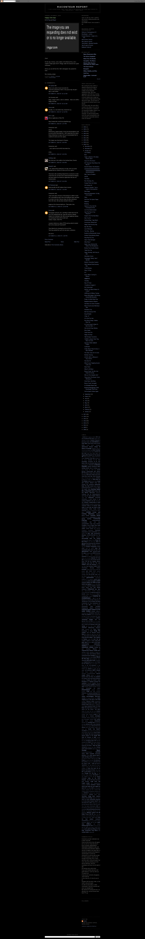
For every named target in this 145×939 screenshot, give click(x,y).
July (86, 398)
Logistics (84, 640)
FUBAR (95, 566)
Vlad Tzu (84, 799)
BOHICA (98, 477)
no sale (98, 665)
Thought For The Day (90, 773)
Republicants (97, 701)
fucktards (84, 569)
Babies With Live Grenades (88, 463)
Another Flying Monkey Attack (91, 235)
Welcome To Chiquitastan (87, 810)
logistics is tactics (90, 640)
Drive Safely (87, 330)
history (98, 587)
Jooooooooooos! (85, 622)
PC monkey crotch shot (87, 678)
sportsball (83, 742)
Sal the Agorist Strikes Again (91, 391)
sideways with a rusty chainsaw (93, 724)
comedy (88, 512)
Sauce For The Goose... (88, 709)
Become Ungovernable (87, 471)
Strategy (98, 747)
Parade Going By (86, 676)
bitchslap (98, 476)
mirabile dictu (97, 650)
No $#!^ (87, 665)
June (86, 400)
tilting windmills (89, 774)
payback (98, 676)
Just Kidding (87, 152)
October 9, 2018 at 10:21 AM (58, 103)
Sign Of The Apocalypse (86, 725)
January (87, 411)
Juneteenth (98, 622)
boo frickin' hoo (89, 479)
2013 (84, 423)
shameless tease (94, 717)
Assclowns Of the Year (94, 461)
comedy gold (96, 512)
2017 (84, 414)
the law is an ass (91, 761)
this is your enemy (86, 771)
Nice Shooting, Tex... (89, 181)
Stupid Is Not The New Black (91, 215)
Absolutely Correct (88, 256)
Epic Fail (93, 549)
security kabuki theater (86, 712)
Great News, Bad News (90, 381)
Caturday (86, 280)
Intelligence (98, 611)
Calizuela (84, 494)
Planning (98, 683)
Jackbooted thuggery (87, 619)
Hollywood (91, 589)
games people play (96, 569)
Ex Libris (84, 553)
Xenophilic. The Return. (89, 60)
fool (91, 563)
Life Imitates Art (88, 185)
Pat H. (50, 115)
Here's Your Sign (91, 587)
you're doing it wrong (92, 827)
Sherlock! (92, 719)
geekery (98, 571)
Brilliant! (92, 482)
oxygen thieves (86, 675)
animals (96, 451)
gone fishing (90, 576)
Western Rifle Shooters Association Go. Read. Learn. (91, 63)
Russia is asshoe (93, 707)
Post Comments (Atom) (57, 244)
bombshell (84, 479)
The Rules (86, 178)
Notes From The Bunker (89, 58)
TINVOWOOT (95, 774)
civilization (84, 505)
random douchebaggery (88, 696)
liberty (83, 634)
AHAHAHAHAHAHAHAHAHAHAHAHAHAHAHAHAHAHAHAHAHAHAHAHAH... (92, 170)
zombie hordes (85, 832)
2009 (84, 427)
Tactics (83, 753)
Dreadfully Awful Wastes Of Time (88, 540)
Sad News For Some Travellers (92, 303)
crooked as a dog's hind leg (89, 527)
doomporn (98, 536)
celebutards (91, 497)
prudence (83, 691)
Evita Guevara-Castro (95, 551)
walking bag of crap (96, 802)
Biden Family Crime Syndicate (93, 472)
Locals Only (90, 639)
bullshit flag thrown (86, 487)
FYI (85, 272)
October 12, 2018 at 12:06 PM (58, 206)
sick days (83, 724)
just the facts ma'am (91, 626)
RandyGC (51, 166)
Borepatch (86, 68)
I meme (90, 596)
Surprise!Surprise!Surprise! (87, 752)
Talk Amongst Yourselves (90, 336)
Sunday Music (91, 750)
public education (96, 691)
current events (89, 528)
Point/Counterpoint (86, 685)
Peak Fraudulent (96, 678)
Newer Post (47, 241)
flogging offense (96, 561)
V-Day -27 (86, 316)
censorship (97, 497)
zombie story (91, 832)
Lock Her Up (96, 639)
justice (98, 626)
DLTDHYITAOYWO (91, 535)
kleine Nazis (96, 629)
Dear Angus (87, 191)
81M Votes (91, 438)
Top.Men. (87, 781)
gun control (96, 581)
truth (92, 788)
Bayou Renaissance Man (89, 54)
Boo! (85, 154)
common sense (95, 515)
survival (98, 752)
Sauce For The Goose (89, 160)
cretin (99, 525)
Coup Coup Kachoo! (95, 523)
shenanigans (86, 719)
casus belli (84, 497)
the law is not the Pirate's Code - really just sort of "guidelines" (91, 763)
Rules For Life (85, 707)
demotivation (90, 530)
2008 (84, 429)
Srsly (87, 742)
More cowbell (90, 657)
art (82, 456)
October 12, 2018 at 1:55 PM (58, 235)
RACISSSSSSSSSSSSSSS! (93, 694)
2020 (84, 140)
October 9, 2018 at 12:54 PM (58, 112)
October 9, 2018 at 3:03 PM (58, 154)
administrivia (85, 446)
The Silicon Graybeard (89, 56)
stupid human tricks (96, 748)
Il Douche (94, 604)
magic (98, 642)
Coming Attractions (88, 514)
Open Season (85, 671)
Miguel (54, 20)
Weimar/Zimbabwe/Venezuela (93, 809)
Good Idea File (97, 576)
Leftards (84, 632)
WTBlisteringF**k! (86, 825)
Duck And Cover (91, 541)
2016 (84, 416)
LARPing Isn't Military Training (91, 293)
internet (89, 614)
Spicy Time (93, 740)
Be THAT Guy (92, 469)
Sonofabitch (95, 738)
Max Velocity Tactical (87, 41)
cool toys (97, 522)
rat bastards (88, 698)
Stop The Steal (96, 745)
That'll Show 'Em (88, 332)
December (87, 146)
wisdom (91, 819)
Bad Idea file (92, 464)
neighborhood (87, 662)
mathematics (97, 644)
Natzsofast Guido (91, 660)
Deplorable (97, 530)
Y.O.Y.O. (94, 825)
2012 (84, 425)
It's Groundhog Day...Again (94, 616)
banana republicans (92, 466)
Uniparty (91, 794)
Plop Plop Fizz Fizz (89, 237)
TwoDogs (51, 158)
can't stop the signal (86, 495)
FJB (86, 561)
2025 (84, 129)
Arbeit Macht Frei (96, 453)
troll (85, 787)
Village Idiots (91, 796)
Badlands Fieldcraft (86, 47)
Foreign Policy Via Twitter (90, 183)
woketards (97, 819)
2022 (84, 135)
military (91, 647)
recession (83, 701)
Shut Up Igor (97, 722)
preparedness (86, 689)
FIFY (97, 558)
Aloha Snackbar (96, 450)
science (98, 711)
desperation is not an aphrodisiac (89, 531)
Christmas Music (97, 504)
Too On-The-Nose (91, 779)
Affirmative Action (95, 448)
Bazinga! (86, 469)
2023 (84, 133)
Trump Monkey (88, 268)
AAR (91, 441)
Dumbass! (98, 543)
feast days (98, 556)
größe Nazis (90, 580)
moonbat (93, 655)
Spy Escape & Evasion (87, 45)
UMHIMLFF (86, 792)
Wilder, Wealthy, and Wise (90, 71)
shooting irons (91, 722)
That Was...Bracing (89, 231)
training (88, 784)
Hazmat (89, 585)
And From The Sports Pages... (91, 199)
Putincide (84, 693)
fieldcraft (93, 558)
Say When (97, 709)
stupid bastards (88, 748)
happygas (84, 582)
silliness (83, 727)
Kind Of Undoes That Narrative (91, 166)
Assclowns (84, 461)
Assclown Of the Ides (90, 458)
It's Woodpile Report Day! (90, 385)
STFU (92, 742)
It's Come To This (85, 616)
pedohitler (84, 680)
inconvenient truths (87, 606)
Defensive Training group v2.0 (89, 32)
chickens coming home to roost (92, 502)
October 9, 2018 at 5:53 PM (58, 181)
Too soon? (97, 779)
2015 (84, 418)
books (89, 481)
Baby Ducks (97, 463)
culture (83, 528)
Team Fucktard (90, 753)
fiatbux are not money (86, 558)
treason (98, 784)
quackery (91, 693)
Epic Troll (98, 549)
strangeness (84, 747)
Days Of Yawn (87, 283)
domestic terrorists (90, 536)
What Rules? (87, 242)
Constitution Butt (86, 522)
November (87, 148)
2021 (84, 138)
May (86, 403)
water (97, 806)
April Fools (89, 453)
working (98, 820)
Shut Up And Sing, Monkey (91, 328)
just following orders (93, 624)
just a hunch (85, 624)
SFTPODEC (84, 717)
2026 (84, 127)
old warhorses (88, 670)
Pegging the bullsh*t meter (93, 680)
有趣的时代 (87, 278)
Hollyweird (84, 589)
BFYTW (84, 473)
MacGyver (89, 642)
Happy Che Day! (88, 334)
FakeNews (84, 556)
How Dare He (87, 360)
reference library (90, 701)
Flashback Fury (88, 309)
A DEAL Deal (96, 438)
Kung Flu (97, 631)
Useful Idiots (97, 794)
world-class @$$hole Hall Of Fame (89, 822)
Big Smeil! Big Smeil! (90, 476)
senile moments (89, 714)
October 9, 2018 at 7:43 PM (58, 189)
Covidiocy (84, 525)
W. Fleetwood (52, 185)
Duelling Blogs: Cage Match (91, 220)
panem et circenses (95, 675)
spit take (98, 740)
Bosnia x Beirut (94, 481)
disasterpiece (97, 533)
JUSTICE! (84, 627)
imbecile (98, 604)
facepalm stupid (89, 553)
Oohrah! (98, 670)
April (86, 405)
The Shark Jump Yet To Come (91, 352)
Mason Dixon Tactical (87, 39)
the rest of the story (93, 766)
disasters (84, 535)
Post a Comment (49, 239)
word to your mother (93, 820)
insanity (93, 611)
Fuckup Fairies (89, 569)
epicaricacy (85, 551)
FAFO (94, 553)
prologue (98, 689)
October (87, 150)
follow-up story (85, 563)
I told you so (97, 599)
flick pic (90, 561)
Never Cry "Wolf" (94, 662)
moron (94, 657)
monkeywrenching (86, 655)
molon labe (89, 653)
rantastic (84, 698)
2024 (84, 131)
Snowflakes (84, 730)
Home (62, 241)
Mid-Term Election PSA (90, 311)
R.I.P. (83, 694)
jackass (98, 617)
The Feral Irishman (88, 66)
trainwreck (93, 784)
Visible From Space (96, 797)
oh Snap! (94, 668)
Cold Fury (86, 73)
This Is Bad (98, 770)
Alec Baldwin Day (88, 450)
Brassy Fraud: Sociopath (90, 383)
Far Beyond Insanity (91, 556)
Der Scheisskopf (88, 287)
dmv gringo (51, 85)
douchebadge (85, 538)
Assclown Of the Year (94, 459)
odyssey (90, 668)
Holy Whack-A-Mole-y (86, 590)
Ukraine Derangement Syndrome (92, 791)
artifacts (85, 456)
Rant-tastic (97, 696)
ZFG (99, 830)
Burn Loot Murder (94, 487)
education (94, 544)
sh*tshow (88, 717)
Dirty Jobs (90, 533)
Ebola (83, 545)
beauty (98, 469)
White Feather (95, 817)
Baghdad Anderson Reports (91, 301)
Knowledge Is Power (87, 630)
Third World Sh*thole (90, 770)
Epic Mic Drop (87, 226)
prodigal (93, 689)
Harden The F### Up (92, 582)
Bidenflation (84, 474)
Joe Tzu (95, 621)
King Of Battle (87, 314)
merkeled (98, 645)
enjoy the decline (90, 548)
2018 (84, 144)
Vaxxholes (84, 796)
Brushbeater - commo (87, 34)
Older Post (76, 241)
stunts (83, 748)
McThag (48, 20)
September (87, 394)
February (87, 409)
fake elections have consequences (91, 554)
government (90, 577)
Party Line (93, 676)
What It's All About (88, 369)
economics (88, 545)
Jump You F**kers (92, 622)
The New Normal (91, 765)
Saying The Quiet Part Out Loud (89, 711)
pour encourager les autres (91, 688)
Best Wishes (97, 471)
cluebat (88, 510)
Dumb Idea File (91, 543)
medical (84, 645)
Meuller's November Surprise (91, 262)
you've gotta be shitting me (91, 829)
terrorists (84, 755)
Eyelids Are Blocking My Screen (92, 233)
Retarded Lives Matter (92, 702)
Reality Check (94, 698)
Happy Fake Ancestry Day (90, 224)
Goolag (83, 577)
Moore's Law (97, 655)
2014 (84, 420)
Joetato (98, 621)
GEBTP (94, 571)
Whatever (86, 201)
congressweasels (96, 520)
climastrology (85, 508)
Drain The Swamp (95, 538)
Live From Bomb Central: (90, 209)
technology (97, 753)
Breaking (86, 203)
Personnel (89, 683)
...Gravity (84, 436)
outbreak (98, 673)
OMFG (94, 670)
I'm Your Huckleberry (93, 603)
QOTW (86, 176)
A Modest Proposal (94, 440)
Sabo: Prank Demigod (89, 239)
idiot (90, 604)
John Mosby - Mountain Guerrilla (90, 43)
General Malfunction (86, 572)
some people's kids (89, 738)
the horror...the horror (89, 760)
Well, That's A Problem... (90, 174)
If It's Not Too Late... (89, 318)
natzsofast (84, 660)
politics (93, 685)
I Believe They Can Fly (90, 594)
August (87, 396)
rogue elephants (88, 706)
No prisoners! (92, 665)
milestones (52, 77)
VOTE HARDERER (90, 799)
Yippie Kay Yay (88, 250)
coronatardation (85, 523)
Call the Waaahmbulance (93, 494)
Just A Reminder (88, 229)
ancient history (91, 451)
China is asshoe (85, 504)
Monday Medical (96, 653)
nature (99, 658)
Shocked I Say (85, 722)
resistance (84, 703)
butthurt (96, 491)
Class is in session (92, 505)
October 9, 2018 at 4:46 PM (58, 162)
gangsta (83, 571)
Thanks (88, 755)
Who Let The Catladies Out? (91, 375)
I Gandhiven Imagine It (89, 285)
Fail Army (98, 553)
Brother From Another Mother (91, 248)
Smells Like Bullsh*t (94, 729)
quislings (95, 693)
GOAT (99, 574)
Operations (84, 673)
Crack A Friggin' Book (92, 525)
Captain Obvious (96, 495)
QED (87, 693)
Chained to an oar (90, 500)
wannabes (84, 804)
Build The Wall (85, 486)
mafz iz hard (94, 642)
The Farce (96, 758)
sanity (99, 707)
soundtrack (88, 740)
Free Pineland (89, 566)
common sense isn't (86, 517)
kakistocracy (91, 627)
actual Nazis (91, 443)
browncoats (97, 484)
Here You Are (87, 218)
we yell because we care (91, 807)
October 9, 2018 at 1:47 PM (58, 123)
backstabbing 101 (85, 464)
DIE (86, 533)
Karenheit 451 (88, 629)
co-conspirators (93, 510)
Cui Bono (98, 527)
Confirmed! (87, 346)
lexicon (98, 632)
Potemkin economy (96, 686)
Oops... (86, 197)
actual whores (90, 445)
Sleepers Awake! (94, 727)
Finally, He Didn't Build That (91, 299)
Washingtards (92, 806)
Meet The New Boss (91, 645)
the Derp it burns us (89, 757)
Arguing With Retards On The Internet (91, 455)
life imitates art (88, 634)
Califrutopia (98, 492)
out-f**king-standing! (91, 673)
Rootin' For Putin (96, 706)
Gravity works (97, 579)
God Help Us (84, 576)
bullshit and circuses (95, 486)
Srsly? (89, 742)
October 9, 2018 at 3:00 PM (58, 142)
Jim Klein (90, 621)
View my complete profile (89, 926)
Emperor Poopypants (91, 546)
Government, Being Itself (90, 222)
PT (91, 691)
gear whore (89, 571)
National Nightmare (93, 658)
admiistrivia (98, 445)
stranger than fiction (92, 747)
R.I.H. (99, 693)
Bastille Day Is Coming (91, 468)
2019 (84, 142)
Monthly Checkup (88, 355)
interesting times (85, 613)
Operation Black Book (95, 671)
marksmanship (85, 644)
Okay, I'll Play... (88, 270)
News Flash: (87, 367)
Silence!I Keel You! (96, 725)
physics (94, 683)
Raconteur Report (72, 7)
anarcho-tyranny (85, 451)
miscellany (84, 652)
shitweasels (97, 721)
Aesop (50, 107)
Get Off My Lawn (93, 574)
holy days (97, 589)
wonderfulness (85, 820)
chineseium (91, 504)
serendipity (97, 716)
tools (83, 781)
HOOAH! (93, 590)
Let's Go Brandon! (91, 632)
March (86, 407)
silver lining (88, 727)
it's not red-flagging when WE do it (89, 617)
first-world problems (87, 559)
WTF (92, 825)
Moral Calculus (84, 657)
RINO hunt (88, 704)
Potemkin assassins (88, 686)
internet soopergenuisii (95, 614)
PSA (88, 691)
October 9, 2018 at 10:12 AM (58, 93)
